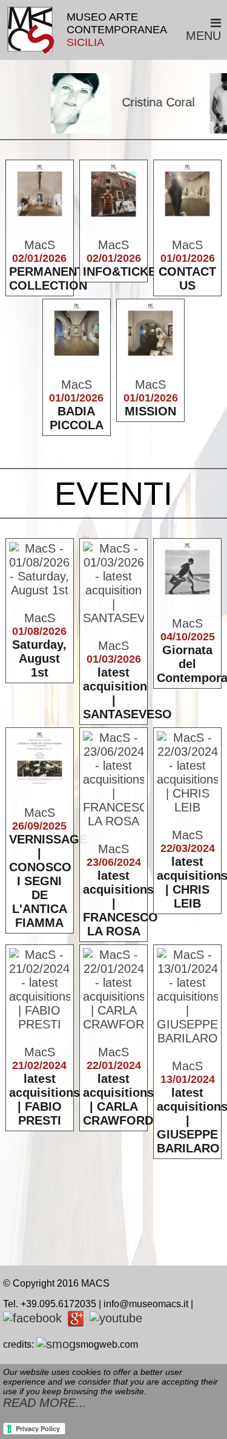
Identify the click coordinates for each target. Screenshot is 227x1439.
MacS (39, 245)
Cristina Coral (148, 102)
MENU (203, 35)
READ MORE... (45, 1402)
